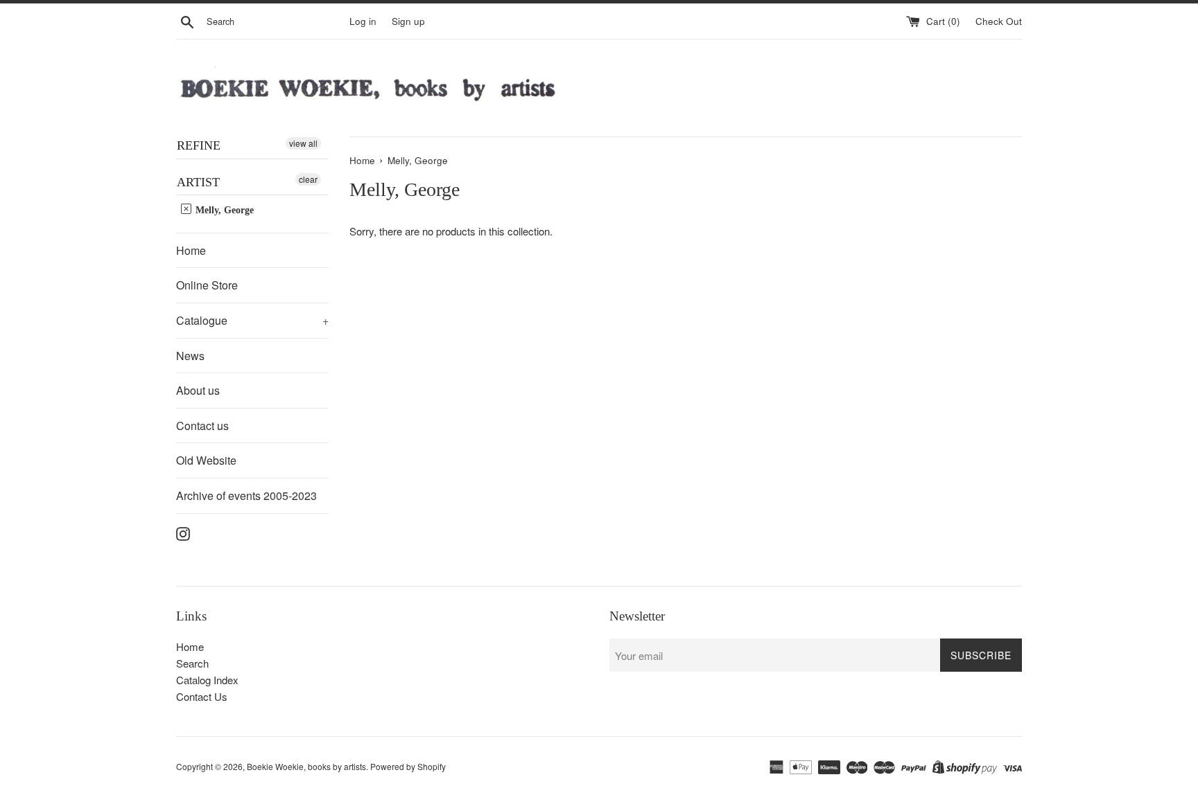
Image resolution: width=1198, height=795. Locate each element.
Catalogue (252, 320)
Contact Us (201, 696)
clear (308, 179)
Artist (198, 182)
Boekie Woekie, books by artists (306, 766)
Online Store (207, 285)
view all (303, 143)
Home (191, 250)
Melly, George (223, 210)
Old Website (206, 460)
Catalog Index (207, 679)
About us (198, 390)
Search (192, 663)
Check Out (998, 21)
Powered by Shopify (408, 766)
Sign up (408, 21)
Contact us (202, 426)
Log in (362, 21)
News (190, 356)
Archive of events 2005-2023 (246, 495)
